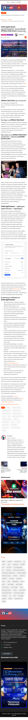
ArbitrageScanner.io (17, 413)
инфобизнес (19, 578)
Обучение (10, 496)
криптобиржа (5, 424)
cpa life (3, 564)
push (3, 567)
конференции (5, 421)
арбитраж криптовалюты (18, 416)
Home (4, 19)
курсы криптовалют (16, 427)
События (10, 19)
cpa (24, 561)
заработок (15, 419)
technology (8, 570)
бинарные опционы (6, 575)
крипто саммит (14, 587)
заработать (22, 575)
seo (3, 570)
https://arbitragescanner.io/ (12, 363)
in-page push (15, 564)
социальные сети (18, 598)
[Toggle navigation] (19, 7)
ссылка (24, 83)
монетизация (22, 590)
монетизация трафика (19, 592)
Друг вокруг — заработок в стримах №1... (12, 500)
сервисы (10, 598)
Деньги (4, 496)
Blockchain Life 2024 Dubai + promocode (9, 404)
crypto (3, 416)
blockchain (10, 561)
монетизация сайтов (7, 592)
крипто (18, 421)
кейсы (3, 581)
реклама (4, 598)
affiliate (8, 407)
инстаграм (11, 578)
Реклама (19, 2)
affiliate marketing (16, 407)
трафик (4, 430)
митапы (15, 590)
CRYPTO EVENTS (6, 653)
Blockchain (9, 34)
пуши (14, 595)
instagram (23, 564)
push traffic (9, 567)
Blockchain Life (18, 561)
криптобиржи (14, 424)
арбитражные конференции (8, 572)
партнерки (4, 595)
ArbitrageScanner (6, 413)
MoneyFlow (21, 34)
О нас (8, 2)
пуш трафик (20, 595)
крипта (12, 421)
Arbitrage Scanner (16, 288)
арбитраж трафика (6, 419)
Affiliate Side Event (6, 410)
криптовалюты (5, 427)
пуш (10, 595)
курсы (21, 587)
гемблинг (15, 575)
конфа (8, 581)
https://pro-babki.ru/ (11, 438)
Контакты (13, 2)
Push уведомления (18, 567)
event (9, 416)
